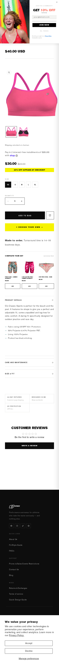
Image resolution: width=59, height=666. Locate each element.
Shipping (8, 145)
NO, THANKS (44, 31)
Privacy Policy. (16, 635)
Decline (29, 651)
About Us (13, 539)
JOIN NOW (44, 25)
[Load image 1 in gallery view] (11, 131)
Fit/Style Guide (15, 545)
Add (12, 286)
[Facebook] (11, 526)
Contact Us (14, 569)
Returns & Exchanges (18, 588)
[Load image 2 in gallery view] (23, 131)
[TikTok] (23, 526)
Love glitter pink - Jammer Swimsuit (27, 277)
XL (35, 185)
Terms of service (16, 594)
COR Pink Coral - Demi (45, 277)
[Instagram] (17, 526)
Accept (28, 643)
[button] (29, 300)
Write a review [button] (30, 445)
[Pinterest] (28, 526)
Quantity (9, 195)
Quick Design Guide (18, 600)
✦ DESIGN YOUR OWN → (29, 227)
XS (8, 185)
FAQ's (11, 551)
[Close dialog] (57, 2)
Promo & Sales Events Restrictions (24, 564)
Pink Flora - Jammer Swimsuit (11, 277)
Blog (11, 575)
